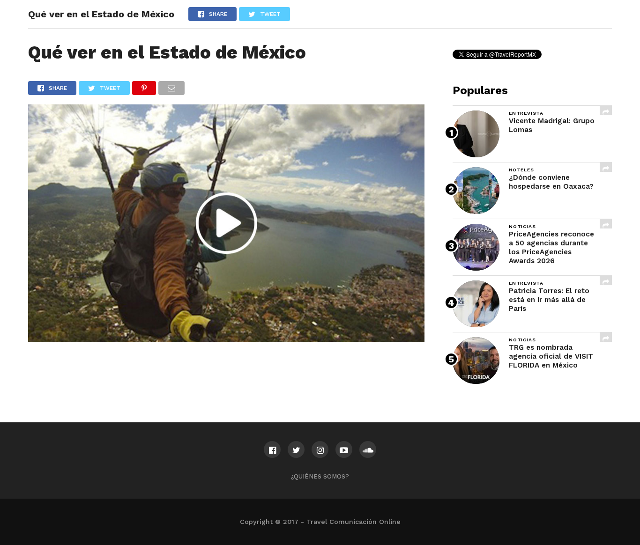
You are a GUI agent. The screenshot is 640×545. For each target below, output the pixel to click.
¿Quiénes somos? (320, 476)
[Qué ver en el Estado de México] (226, 339)
